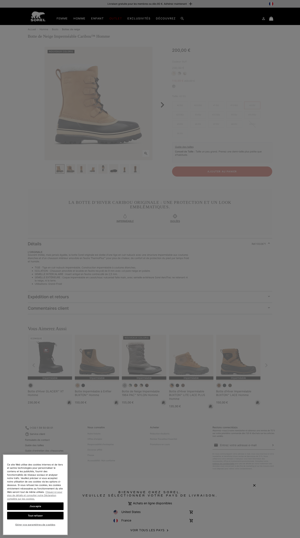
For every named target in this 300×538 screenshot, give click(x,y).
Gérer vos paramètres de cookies (35, 524)
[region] (35, 494)
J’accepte (35, 506)
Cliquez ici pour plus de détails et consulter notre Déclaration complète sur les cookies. (34, 495)
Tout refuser (35, 515)
